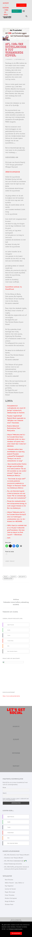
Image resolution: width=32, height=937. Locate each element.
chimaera (13, 576)
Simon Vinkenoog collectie (13, 864)
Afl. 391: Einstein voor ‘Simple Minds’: (16, 855)
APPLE (6, 15)
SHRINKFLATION (8, 578)
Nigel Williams (10, 892)
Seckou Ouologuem (11, 898)
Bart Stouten (9, 879)
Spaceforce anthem (12, 287)
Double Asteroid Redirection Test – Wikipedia (14, 428)
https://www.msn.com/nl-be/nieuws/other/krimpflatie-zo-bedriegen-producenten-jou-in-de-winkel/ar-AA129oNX (16, 517)
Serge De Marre (10, 901)
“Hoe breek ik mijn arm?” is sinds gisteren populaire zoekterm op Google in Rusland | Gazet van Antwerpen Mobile (16, 483)
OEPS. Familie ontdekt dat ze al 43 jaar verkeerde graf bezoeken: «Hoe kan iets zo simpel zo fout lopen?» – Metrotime (17, 530)
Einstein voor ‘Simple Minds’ (13, 858)
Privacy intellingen (15, 929)
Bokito (5, 576)
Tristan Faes (9, 904)
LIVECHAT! (22, 5)
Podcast (12, 561)
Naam (4, 787)
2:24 (8, 538)
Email (5, 793)
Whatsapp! (16, 11)
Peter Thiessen (9, 895)
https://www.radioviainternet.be (11, 696)
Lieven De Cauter (10, 889)
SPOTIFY (6, 3)
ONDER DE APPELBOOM (12, 172)
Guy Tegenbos (9, 886)
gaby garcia (22, 576)
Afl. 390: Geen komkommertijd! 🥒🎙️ (15, 861)
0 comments (8, 59)
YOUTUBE (6, 8)
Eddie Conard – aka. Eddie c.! (14, 883)
